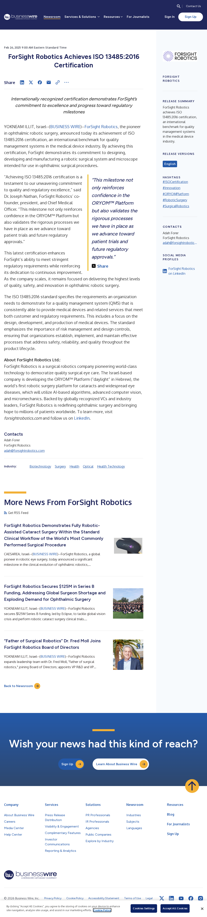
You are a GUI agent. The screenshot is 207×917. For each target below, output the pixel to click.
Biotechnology (40, 466)
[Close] (202, 909)
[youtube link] (181, 898)
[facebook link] (190, 898)
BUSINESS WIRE (65, 126)
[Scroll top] (192, 786)
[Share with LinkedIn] (22, 82)
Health (74, 466)
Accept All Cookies (175, 908)
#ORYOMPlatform (176, 194)
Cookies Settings (144, 908)
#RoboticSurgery (175, 200)
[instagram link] (200, 898)
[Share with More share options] (66, 82)
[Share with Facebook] (40, 82)
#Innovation (171, 188)
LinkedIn (82, 418)
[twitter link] (161, 898)
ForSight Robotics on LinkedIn (181, 271)
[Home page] (20, 17)
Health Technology (111, 466)
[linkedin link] (171, 898)
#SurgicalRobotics (176, 206)
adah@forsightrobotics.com (24, 451)
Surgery (60, 466)
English (169, 164)
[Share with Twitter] (31, 82)
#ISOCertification (175, 182)
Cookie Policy (102, 910)
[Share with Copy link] (57, 82)
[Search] (179, 6)
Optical (88, 466)
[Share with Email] (48, 82)
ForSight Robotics (101, 126)
